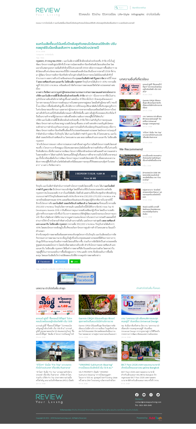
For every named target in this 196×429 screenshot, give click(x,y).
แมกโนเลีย (44, 269)
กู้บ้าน (108, 410)
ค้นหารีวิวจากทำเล (139, 7)
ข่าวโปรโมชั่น (48, 23)
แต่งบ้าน (98, 410)
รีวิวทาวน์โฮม (90, 410)
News (42, 58)
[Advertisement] (98, 32)
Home (38, 23)
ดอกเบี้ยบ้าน (121, 410)
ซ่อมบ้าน (129, 410)
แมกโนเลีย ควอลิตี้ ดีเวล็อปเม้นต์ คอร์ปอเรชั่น (64, 269)
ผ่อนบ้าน (114, 410)
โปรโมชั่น (135, 410)
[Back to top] (187, 420)
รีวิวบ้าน (74, 410)
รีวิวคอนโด (81, 410)
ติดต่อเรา (139, 399)
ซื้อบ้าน (103, 410)
